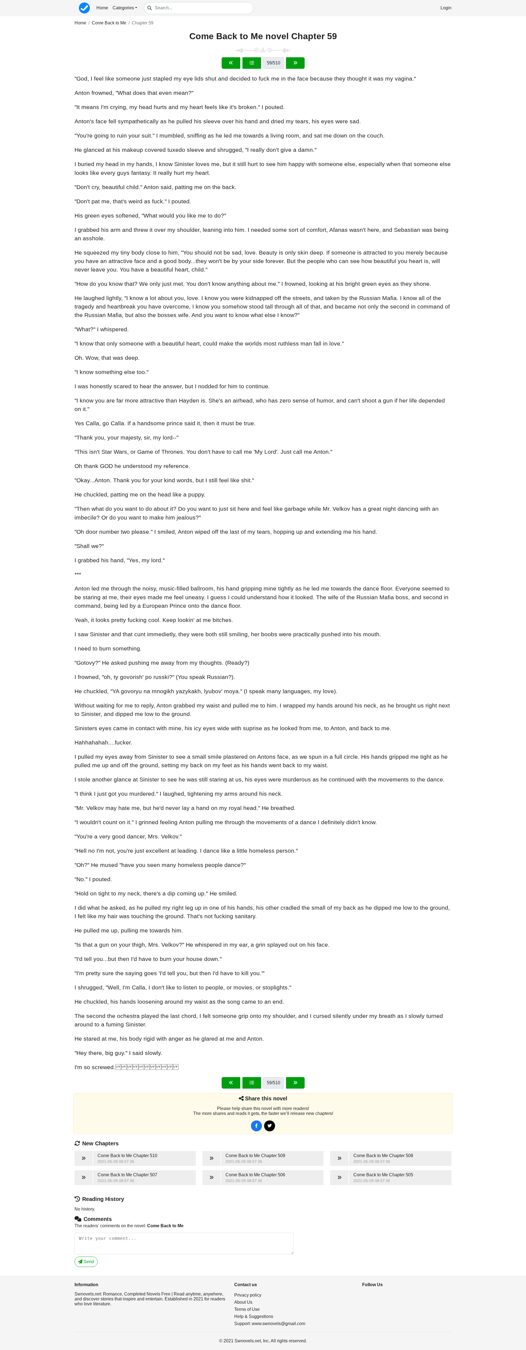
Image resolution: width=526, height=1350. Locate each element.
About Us (243, 1302)
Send (88, 1261)
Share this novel (266, 1098)
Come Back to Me (109, 23)
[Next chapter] (295, 63)
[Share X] (269, 1125)
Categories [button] (123, 7)
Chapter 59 (142, 23)
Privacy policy (247, 1295)
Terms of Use (247, 1309)
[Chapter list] (251, 63)
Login (446, 7)
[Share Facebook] (256, 1125)
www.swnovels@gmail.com (278, 1323)
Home (102, 7)
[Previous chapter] (231, 63)
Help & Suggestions (253, 1316)
